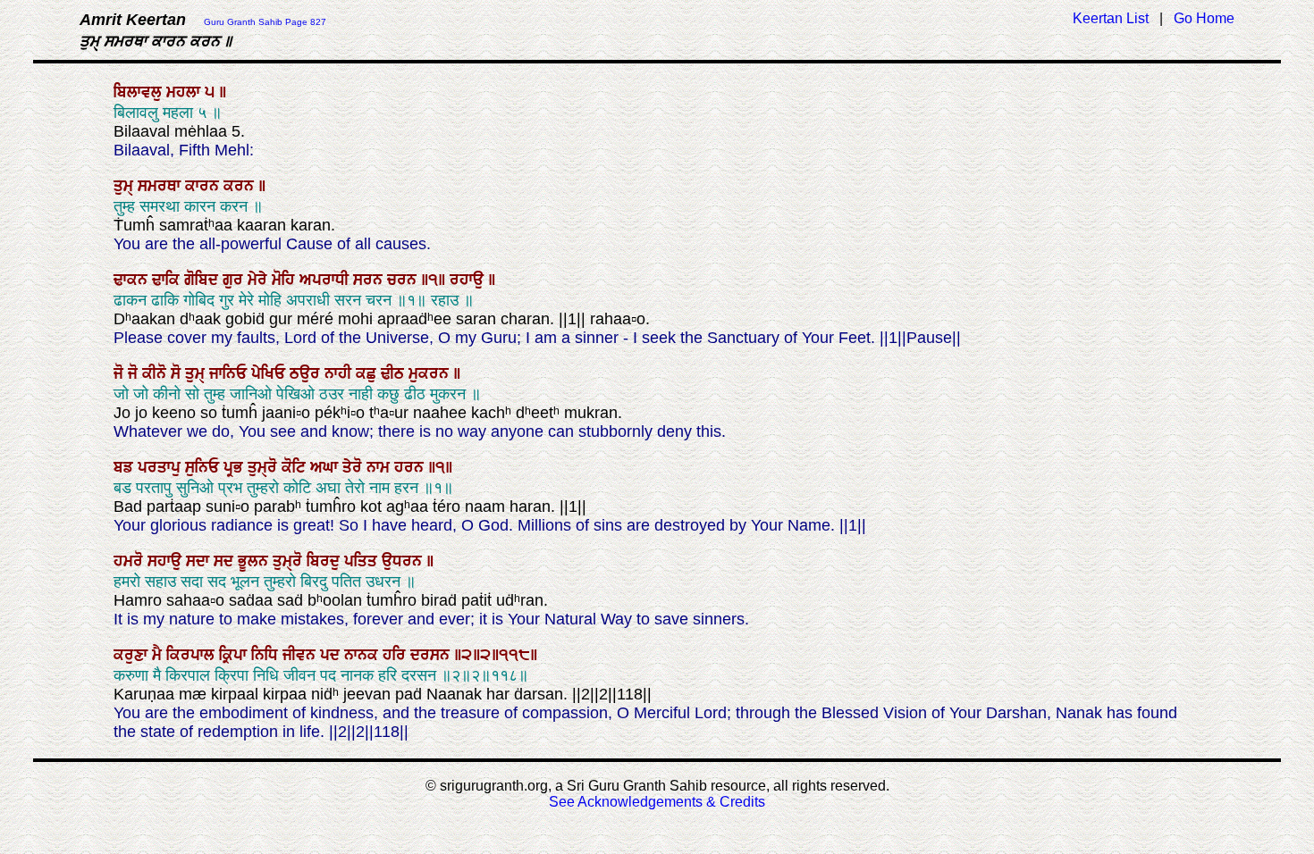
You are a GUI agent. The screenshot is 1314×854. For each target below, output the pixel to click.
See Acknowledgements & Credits (657, 801)
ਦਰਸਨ (432, 655)
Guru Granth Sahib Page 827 (265, 22)
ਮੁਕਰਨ (431, 373)
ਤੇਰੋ (354, 467)
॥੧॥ (435, 279)
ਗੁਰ (235, 279)
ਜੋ (121, 373)
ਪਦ (332, 655)
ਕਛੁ (368, 373)
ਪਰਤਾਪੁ (161, 467)
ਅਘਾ (326, 467)
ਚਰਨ (404, 279)
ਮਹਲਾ (185, 92)
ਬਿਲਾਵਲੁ (140, 92)
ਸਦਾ (200, 561)
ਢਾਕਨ (133, 279)
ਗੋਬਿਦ (203, 279)
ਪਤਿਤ (363, 561)
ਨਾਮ (380, 467)
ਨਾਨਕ (363, 655)
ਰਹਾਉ (469, 279)
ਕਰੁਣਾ (133, 655)
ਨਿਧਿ (266, 655)
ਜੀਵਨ (301, 655)
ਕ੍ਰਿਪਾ (235, 655)
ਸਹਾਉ (166, 561)
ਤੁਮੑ (126, 186)
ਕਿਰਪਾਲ (192, 655)
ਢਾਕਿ (168, 279)
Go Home (1204, 18)
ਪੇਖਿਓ (270, 373)
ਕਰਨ (240, 186)
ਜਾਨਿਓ (230, 373)
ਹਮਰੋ (130, 561)
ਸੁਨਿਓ (204, 467)
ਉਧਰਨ (404, 561)
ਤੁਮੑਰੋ (265, 467)
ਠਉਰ (307, 373)
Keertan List (1111, 18)
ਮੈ (159, 655)
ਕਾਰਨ (204, 186)
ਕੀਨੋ (156, 373)
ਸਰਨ (370, 279)
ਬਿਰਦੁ (325, 561)
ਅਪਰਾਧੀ (326, 279)
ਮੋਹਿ (285, 279)
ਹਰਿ (396, 655)
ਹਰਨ (411, 467)
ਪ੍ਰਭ (235, 467)
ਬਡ (126, 467)
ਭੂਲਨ (255, 561)
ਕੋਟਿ (296, 467)
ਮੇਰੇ (260, 279)
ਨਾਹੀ (340, 373)
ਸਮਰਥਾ (161, 186)
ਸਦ (226, 561)
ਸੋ (178, 373)
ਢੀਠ (395, 373)
